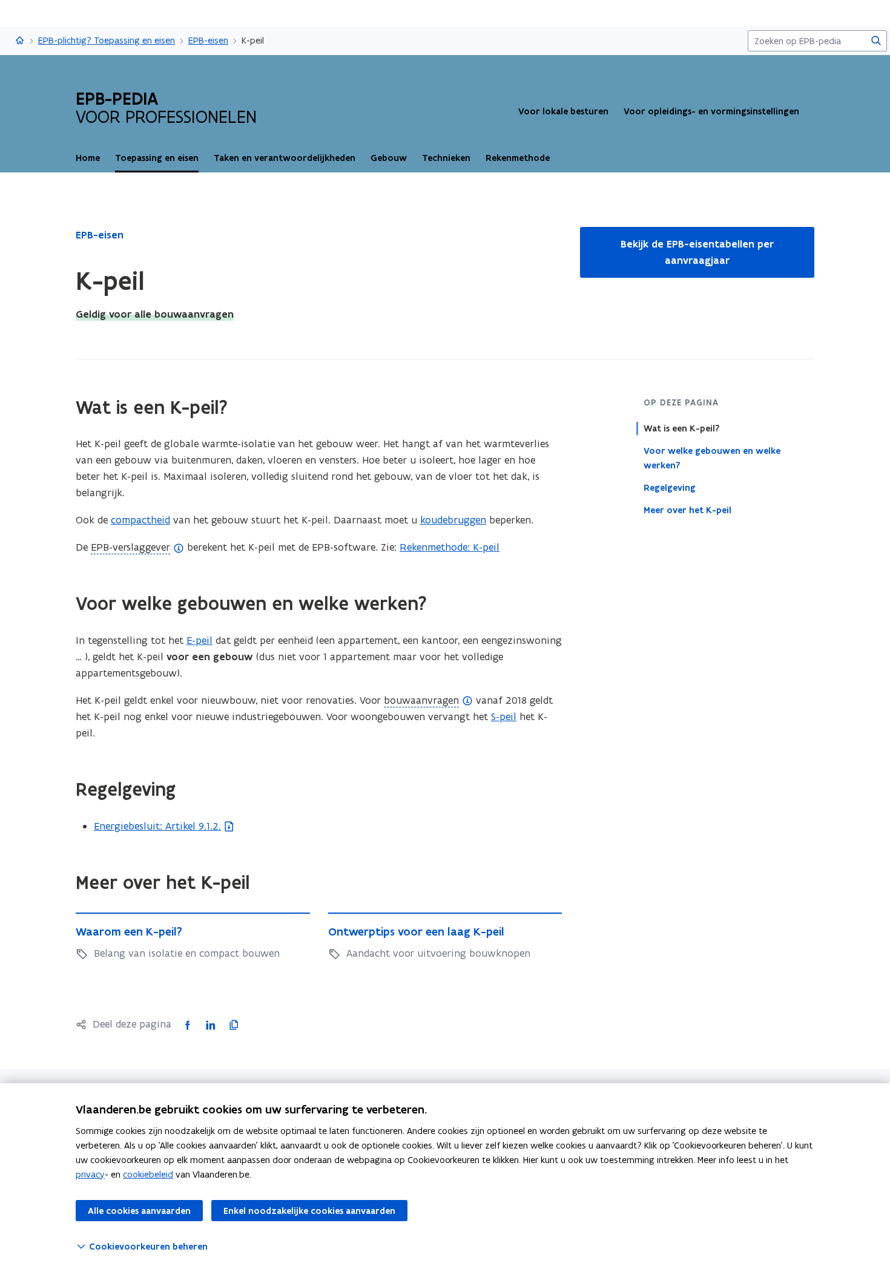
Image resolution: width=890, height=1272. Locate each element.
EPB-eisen (208, 40)
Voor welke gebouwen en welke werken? (712, 458)
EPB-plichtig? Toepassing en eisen (106, 40)
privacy (90, 1174)
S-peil (503, 716)
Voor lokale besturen (563, 111)
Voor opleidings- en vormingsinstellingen (711, 111)
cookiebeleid (148, 1174)
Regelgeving (670, 488)
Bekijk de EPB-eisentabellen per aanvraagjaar (697, 252)
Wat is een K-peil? (681, 428)
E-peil (199, 640)
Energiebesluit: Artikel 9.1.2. (157, 826)
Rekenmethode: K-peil (449, 547)
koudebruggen (453, 519)
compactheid (140, 519)
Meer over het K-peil (687, 510)
